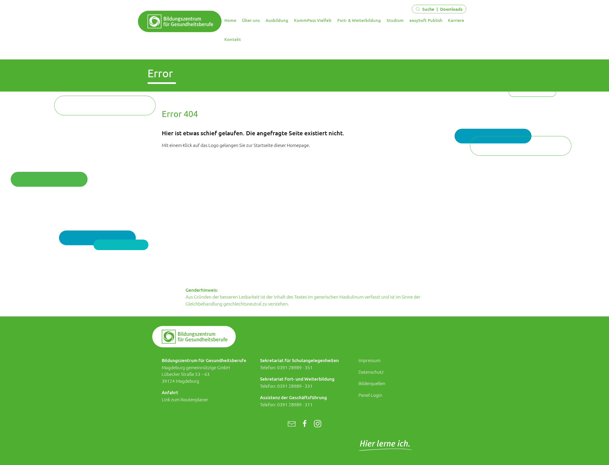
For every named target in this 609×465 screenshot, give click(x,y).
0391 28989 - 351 (295, 367)
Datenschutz (371, 372)
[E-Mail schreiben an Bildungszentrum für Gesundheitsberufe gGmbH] (291, 424)
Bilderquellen (372, 383)
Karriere (456, 20)
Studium (395, 20)
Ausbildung (276, 20)
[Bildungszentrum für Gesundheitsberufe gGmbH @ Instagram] (317, 424)
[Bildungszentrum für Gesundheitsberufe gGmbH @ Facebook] (304, 424)
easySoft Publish (425, 20)
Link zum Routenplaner (185, 399)
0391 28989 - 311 (295, 404)
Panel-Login (370, 395)
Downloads (451, 9)
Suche (428, 9)
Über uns (251, 20)
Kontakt (232, 39)
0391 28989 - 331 (295, 386)
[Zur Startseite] (180, 22)
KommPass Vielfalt (313, 20)
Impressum (369, 360)
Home (230, 20)
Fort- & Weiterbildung (359, 20)
